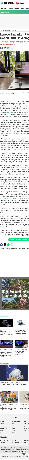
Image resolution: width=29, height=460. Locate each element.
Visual (13, 430)
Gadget (7, 12)
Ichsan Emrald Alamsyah (9, 44)
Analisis (14, 426)
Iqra (13, 423)
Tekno (13, 428)
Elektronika (13, 30)
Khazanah (2, 423)
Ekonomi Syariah (13, 8)
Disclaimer (2, 442)
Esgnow (2, 430)
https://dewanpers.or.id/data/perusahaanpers (13, 451)
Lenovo (10, 112)
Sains (2, 12)
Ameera (2, 421)
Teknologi (6, 30)
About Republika (4, 440)
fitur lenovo (22, 248)
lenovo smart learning (11, 248)
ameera (3, 8)
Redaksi (14, 440)
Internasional (3, 428)
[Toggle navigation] (1, 3)
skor (22, 8)
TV (1, 432)
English (25, 430)
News (1, 426)
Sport (25, 426)
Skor (25, 421)
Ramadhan (14, 432)
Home (1, 30)
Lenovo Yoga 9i (8, 198)
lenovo (2, 248)
